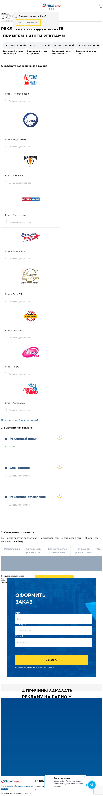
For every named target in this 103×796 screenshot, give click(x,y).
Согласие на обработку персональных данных (34, 667)
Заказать (51, 660)
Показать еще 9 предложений (19, 420)
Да (20, 22)
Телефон (21, 625)
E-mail (19, 636)
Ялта (51, 9)
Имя (17, 613)
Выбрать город (32, 22)
